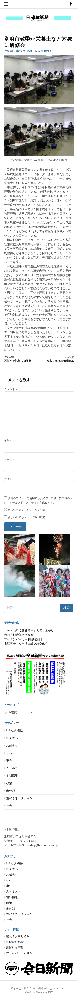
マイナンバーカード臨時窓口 (23, 639)
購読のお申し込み (18, 936)
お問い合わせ (15, 942)
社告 (9, 805)
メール (9, 459)
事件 (9, 760)
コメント (10, 389)
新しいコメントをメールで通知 (27, 510)
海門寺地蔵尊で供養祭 (18, 635)
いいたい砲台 (15, 730)
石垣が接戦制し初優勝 (17, 358)
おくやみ (12, 738)
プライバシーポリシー (20, 953)
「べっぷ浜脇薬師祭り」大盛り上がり (29, 630)
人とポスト (13, 768)
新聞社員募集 (15, 947)
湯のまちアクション (19, 798)
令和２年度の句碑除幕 (60, 358)
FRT (50, 992)
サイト (8, 479)
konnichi (19, 51)
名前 (8, 440)
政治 (9, 783)
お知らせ (12, 745)
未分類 (10, 790)
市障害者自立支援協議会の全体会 (26, 643)
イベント (12, 753)
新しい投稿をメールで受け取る (27, 517)
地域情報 (12, 775)
